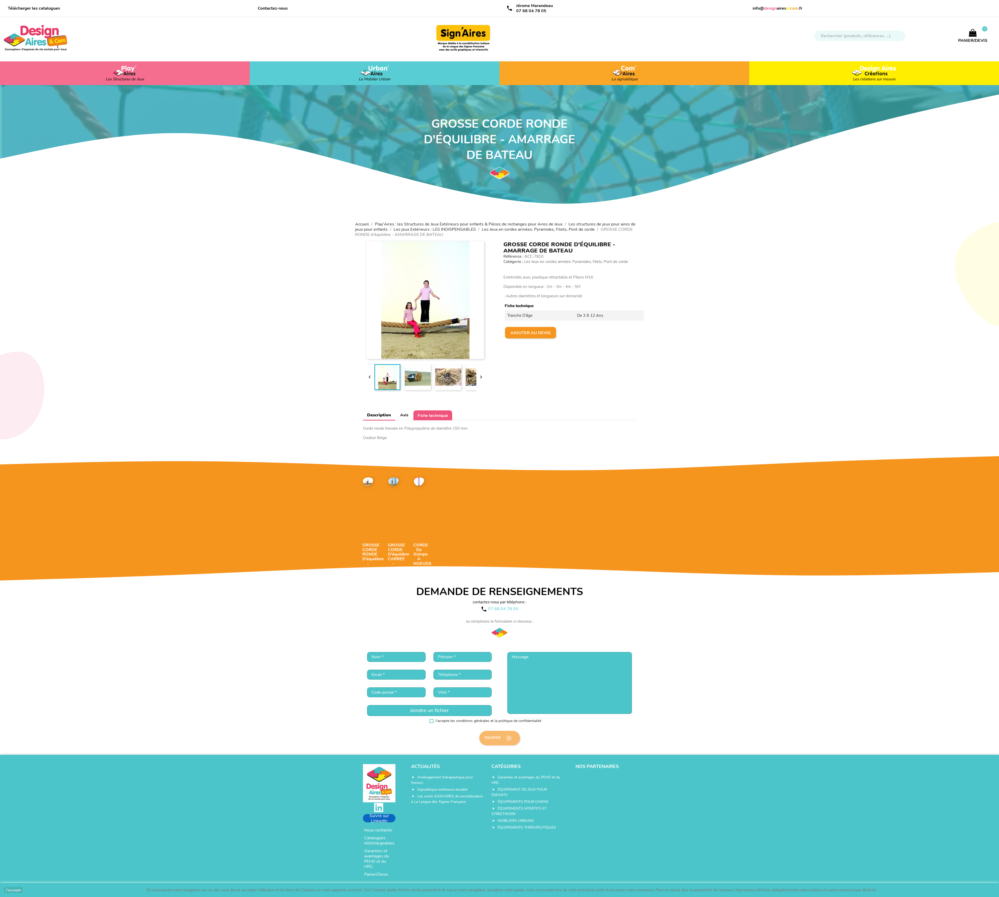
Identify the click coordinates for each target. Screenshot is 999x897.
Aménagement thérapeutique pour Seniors (442, 780)
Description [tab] (379, 415)
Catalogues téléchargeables (379, 840)
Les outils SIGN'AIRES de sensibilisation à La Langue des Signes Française (447, 799)
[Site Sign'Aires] (464, 40)
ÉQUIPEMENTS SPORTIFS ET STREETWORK (519, 811)
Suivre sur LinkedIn (379, 818)
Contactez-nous (273, 8)
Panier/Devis (376, 874)
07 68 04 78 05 (531, 11)
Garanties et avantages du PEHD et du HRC (376, 858)
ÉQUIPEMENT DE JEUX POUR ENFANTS (519, 792)
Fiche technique (433, 415)
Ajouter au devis (530, 333)
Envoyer (498, 738)
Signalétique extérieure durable (442, 789)
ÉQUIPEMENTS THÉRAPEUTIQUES (527, 827)
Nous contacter (378, 830)
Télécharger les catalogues (34, 8)
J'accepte (13, 890)
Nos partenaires (597, 766)
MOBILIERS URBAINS (516, 820)
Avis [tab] (404, 415)
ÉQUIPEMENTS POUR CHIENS (523, 801)
